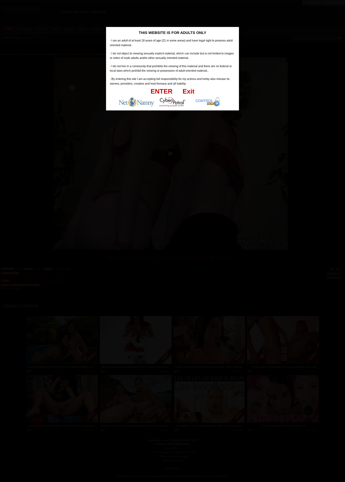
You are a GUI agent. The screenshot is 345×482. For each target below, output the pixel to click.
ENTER (161, 91)
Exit (188, 91)
